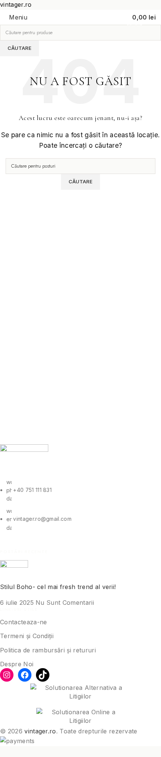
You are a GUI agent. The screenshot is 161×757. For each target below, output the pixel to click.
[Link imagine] (24, 460)
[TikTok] (42, 675)
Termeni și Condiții (27, 636)
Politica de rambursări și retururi (48, 650)
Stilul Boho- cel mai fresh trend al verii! (58, 587)
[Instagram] (6, 675)
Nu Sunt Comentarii (65, 602)
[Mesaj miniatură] (14, 570)
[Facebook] (24, 675)
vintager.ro (40, 731)
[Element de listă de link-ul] (80, 505)
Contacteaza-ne (23, 622)
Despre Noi (16, 664)
